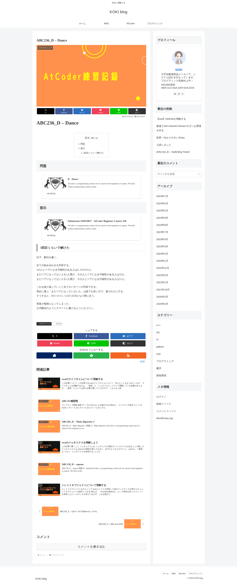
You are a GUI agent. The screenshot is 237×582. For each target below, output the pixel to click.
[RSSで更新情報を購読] (128, 355)
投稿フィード (163, 404)
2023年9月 (162, 217)
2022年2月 (162, 282)
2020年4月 (162, 304)
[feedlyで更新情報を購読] (91, 355)
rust (158, 354)
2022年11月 (162, 268)
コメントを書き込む (91, 546)
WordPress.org (164, 418)
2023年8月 (162, 225)
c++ (158, 325)
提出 (83, 148)
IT (157, 339)
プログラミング (45, 324)
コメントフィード (166, 411)
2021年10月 (163, 289)
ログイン (161, 397)
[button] (137, 111)
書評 (158, 368)
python (160, 347)
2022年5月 (162, 275)
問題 (83, 144)
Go (158, 332)
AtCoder (58, 324)
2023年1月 (162, 261)
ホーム (166, 573)
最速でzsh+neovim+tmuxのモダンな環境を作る (178, 128)
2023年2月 (162, 253)
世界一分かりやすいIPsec (170, 137)
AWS (174, 573)
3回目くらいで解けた (93, 153)
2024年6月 (162, 203)
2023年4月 (162, 239)
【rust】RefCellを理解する (171, 119)
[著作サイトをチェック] (54, 355)
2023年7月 (162, 232)
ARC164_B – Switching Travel (172, 152)
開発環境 (161, 375)
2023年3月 (162, 246)
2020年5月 (162, 297)
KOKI (178, 69)
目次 (87, 137)
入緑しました (163, 144)
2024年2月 (162, 210)
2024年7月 (162, 196)
